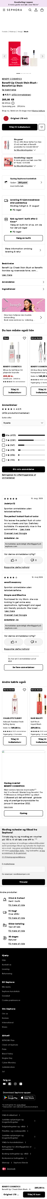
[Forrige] (4, 56)
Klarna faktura (38, 111)
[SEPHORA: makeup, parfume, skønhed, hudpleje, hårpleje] (14, 10)
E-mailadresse (8, 864)
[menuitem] (36, 10)
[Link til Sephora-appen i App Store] (27, 1097)
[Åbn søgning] (30, 10)
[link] (23, 469)
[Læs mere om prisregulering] (13, 103)
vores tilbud (21, 1105)
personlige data (17, 851)
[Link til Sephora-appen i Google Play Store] (11, 1097)
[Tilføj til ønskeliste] (24, 338)
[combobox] (23, 423)
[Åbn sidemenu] (4, 10)
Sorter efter (6, 418)
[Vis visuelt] (23, 54)
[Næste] (42, 56)
